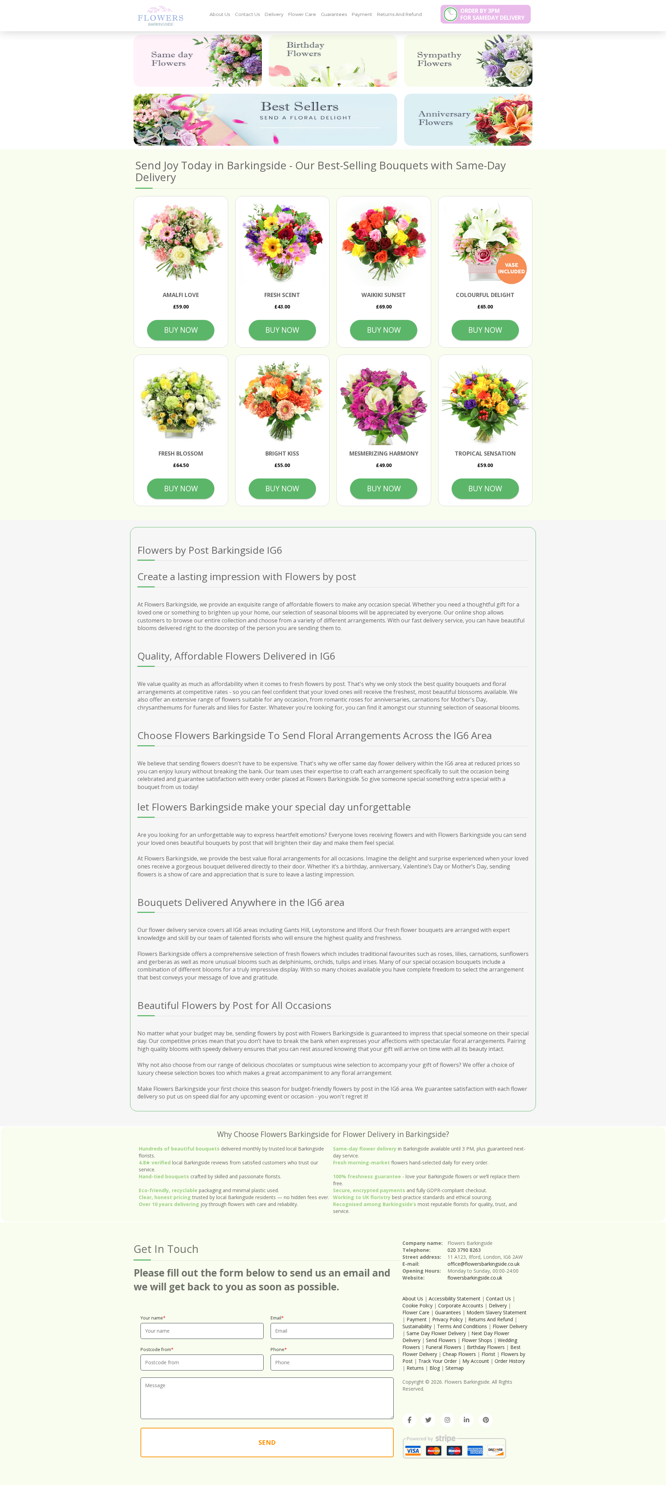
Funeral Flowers (443, 1347)
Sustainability (417, 1326)
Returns (415, 1368)
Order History (510, 1361)
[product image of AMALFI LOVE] (180, 243)
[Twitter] (428, 1420)
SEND (267, 1442)
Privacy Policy (447, 1319)
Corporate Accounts (460, 1305)
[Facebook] (409, 1420)
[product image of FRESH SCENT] (282, 243)
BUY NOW (181, 330)
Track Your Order (437, 1361)
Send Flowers (441, 1340)
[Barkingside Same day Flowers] (198, 61)
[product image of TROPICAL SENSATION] (485, 402)
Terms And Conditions (462, 1326)
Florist (488, 1354)
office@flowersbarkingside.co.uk (483, 1264)
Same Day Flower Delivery (436, 1333)
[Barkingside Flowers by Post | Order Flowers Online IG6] (158, 15)
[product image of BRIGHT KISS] (282, 402)
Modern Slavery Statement (497, 1312)
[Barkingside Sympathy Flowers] (468, 61)
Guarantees (334, 14)
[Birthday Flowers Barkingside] (333, 61)
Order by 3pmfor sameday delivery (492, 14)
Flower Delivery (510, 1326)
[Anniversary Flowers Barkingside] (468, 120)
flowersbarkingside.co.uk (474, 1277)
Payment (362, 14)
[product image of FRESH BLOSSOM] (180, 402)
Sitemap (454, 1368)
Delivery (274, 14)
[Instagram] (447, 1420)
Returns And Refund (399, 14)
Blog (434, 1368)
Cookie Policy (417, 1305)
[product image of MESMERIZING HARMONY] (383, 402)
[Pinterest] (486, 1420)
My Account (475, 1361)
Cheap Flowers (459, 1354)
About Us (220, 14)
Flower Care (302, 14)
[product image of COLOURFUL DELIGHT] (485, 243)
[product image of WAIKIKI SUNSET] (383, 243)
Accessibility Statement (454, 1298)
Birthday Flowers (486, 1347)
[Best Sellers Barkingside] (265, 120)
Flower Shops (477, 1340)
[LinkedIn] (466, 1420)
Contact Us (247, 14)
